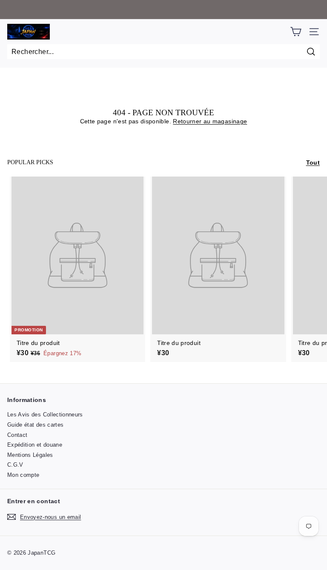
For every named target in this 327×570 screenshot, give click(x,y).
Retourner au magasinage (210, 121)
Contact (17, 435)
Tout (313, 162)
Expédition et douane (34, 445)
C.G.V (15, 465)
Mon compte (23, 475)
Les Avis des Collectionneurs (45, 414)
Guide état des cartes (35, 425)
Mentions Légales (30, 455)
